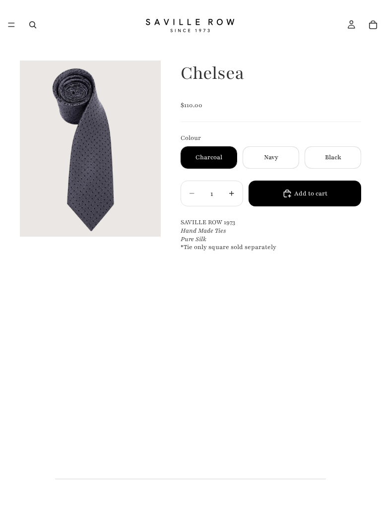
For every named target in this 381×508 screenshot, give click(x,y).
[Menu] (11, 24)
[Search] (33, 25)
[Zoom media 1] (90, 149)
